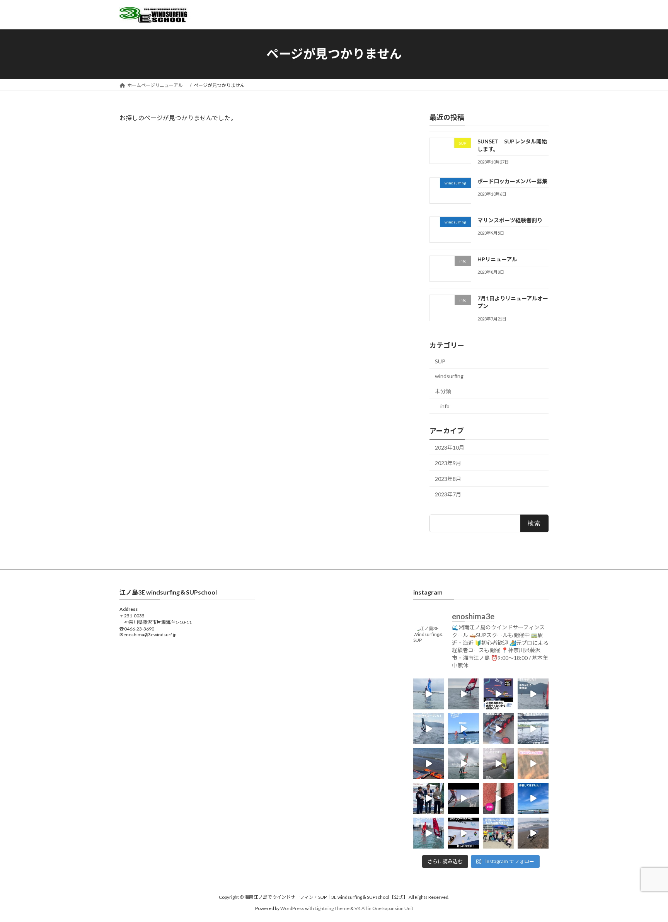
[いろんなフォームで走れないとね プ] (463, 798)
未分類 (443, 391)
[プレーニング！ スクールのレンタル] (498, 763)
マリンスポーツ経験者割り (512, 219)
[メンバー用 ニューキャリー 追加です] (498, 728)
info (445, 405)
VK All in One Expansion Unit (383, 908)
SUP (440, 361)
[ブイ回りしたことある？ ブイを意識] (428, 833)
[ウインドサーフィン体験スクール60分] (463, 728)
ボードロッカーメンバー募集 (512, 180)
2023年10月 (449, 447)
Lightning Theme (332, 908)
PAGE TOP (645, 886)
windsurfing (449, 375)
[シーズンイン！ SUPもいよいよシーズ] (533, 833)
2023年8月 (448, 478)
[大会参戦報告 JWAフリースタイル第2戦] (428, 798)
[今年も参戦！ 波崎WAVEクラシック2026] (533, 798)
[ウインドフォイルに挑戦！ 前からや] (463, 693)
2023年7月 (448, 494)
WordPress (292, 908)
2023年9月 (448, 463)
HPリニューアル (497, 259)
